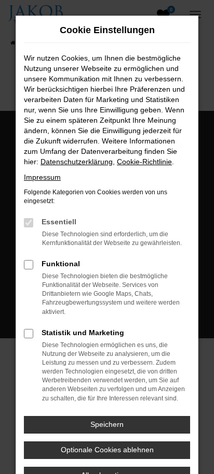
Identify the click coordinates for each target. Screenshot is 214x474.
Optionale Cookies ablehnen (107, 450)
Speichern (107, 424)
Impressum (42, 177)
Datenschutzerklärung (77, 161)
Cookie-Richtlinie (144, 161)
